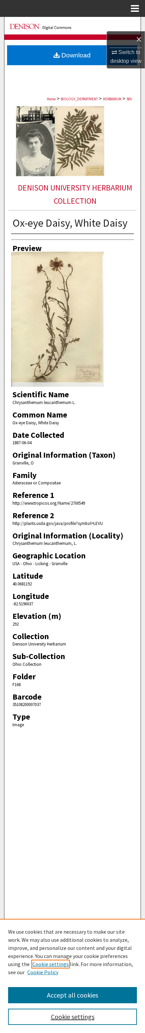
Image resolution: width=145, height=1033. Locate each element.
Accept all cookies (72, 995)
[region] (72, 976)
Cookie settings (50, 964)
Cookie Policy (42, 972)
